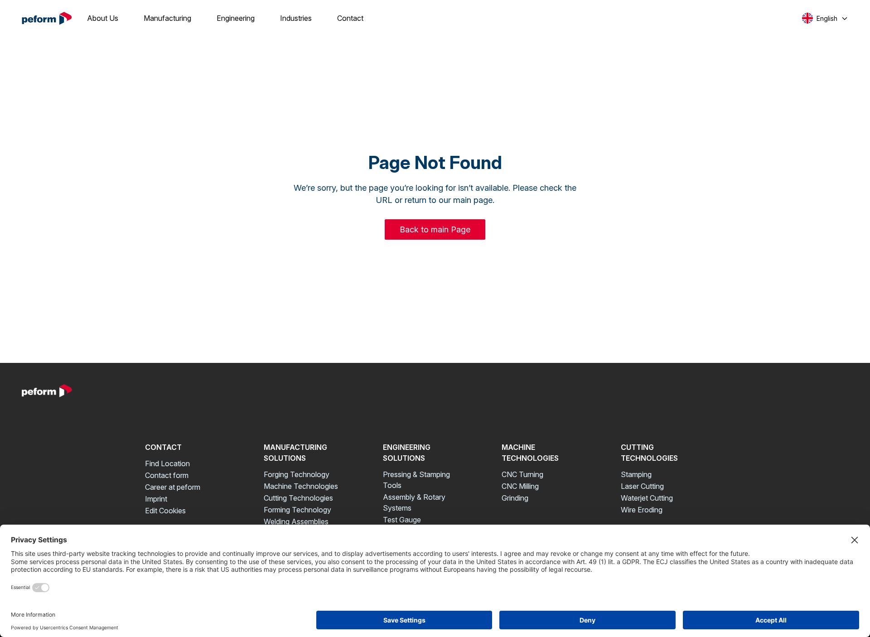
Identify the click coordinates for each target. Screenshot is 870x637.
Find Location (167, 463)
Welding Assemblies (296, 521)
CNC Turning (522, 474)
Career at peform (172, 487)
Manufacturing (167, 18)
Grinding (515, 497)
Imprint (156, 498)
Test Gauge (402, 519)
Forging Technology (296, 474)
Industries (296, 18)
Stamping (636, 474)
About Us (102, 18)
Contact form (166, 475)
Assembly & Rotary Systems (414, 502)
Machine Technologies (301, 486)
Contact (350, 18)
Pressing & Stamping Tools (416, 480)
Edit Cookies (165, 510)
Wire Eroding (641, 509)
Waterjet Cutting (647, 497)
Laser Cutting (642, 486)
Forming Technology (297, 509)
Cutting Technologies (298, 497)
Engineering (236, 18)
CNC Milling (520, 486)
